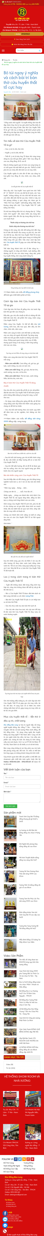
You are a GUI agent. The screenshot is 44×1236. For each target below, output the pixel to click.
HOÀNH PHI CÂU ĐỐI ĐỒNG (14, 1221)
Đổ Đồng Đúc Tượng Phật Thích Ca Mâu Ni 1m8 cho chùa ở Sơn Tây (28, 1002)
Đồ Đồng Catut (10, 1202)
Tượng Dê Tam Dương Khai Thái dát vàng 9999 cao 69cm (29, 873)
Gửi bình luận (10, 806)
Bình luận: (7, 792)
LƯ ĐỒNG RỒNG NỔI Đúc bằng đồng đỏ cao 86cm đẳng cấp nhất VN (28, 1049)
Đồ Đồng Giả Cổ (10, 1204)
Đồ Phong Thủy (29, 1169)
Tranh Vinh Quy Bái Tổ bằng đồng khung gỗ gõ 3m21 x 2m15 (29, 819)
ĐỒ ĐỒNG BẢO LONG (12, 1215)
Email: (6, 783)
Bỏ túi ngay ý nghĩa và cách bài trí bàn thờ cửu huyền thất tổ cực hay (21, 80)
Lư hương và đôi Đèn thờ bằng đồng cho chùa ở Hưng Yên (29, 832)
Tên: (5, 773)
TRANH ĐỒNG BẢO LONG (13, 1217)
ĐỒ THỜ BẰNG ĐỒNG (12, 1219)
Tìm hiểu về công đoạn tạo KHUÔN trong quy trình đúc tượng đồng (29, 962)
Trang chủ (6, 60)
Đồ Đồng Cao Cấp (11, 1169)
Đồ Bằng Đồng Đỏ (11, 1206)
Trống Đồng (28, 1166)
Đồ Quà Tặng (9, 1172)
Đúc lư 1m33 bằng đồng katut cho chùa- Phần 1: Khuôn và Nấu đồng (29, 984)
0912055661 (25, 34)
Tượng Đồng (28, 1163)
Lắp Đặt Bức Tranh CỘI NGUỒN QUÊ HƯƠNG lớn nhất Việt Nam (28, 1040)
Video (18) (9, 1064)
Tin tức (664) (10, 1068)
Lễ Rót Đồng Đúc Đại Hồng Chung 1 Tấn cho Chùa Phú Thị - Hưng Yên (28, 1011)
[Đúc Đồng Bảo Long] (22, 14)
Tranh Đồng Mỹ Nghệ (12, 1166)
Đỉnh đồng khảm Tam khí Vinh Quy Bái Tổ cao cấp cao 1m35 (29, 914)
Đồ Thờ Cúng (9, 1163)
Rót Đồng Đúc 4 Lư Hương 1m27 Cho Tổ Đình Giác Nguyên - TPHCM (28, 993)
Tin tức (15, 60)
